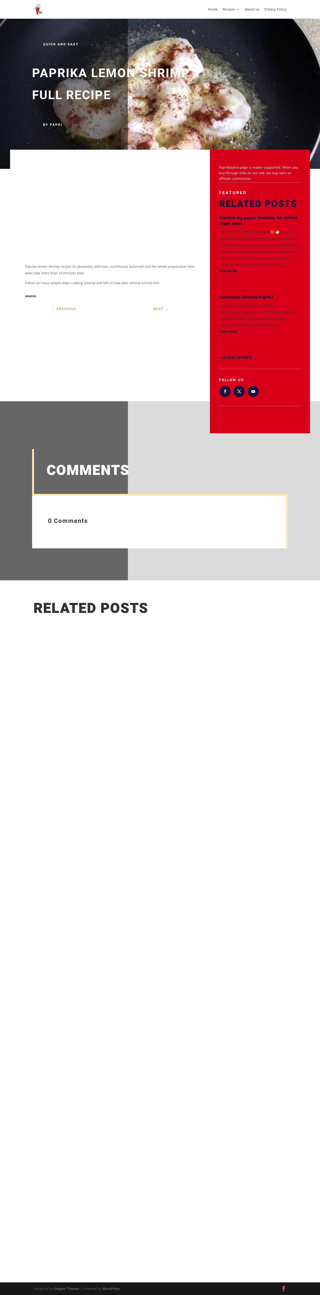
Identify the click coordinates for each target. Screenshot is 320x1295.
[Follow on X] (239, 391)
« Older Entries (235, 358)
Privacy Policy (275, 9)
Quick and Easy (61, 44)
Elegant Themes (66, 1288)
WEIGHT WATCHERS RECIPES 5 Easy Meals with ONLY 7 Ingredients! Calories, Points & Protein (129, 1204)
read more (228, 271)
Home (213, 9)
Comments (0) (235, 124)
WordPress (111, 1288)
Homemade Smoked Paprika (246, 297)
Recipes (229, 9)
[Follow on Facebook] (225, 391)
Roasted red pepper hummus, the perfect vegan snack (258, 221)
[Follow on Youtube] (253, 391)
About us (252, 9)
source (30, 296)
